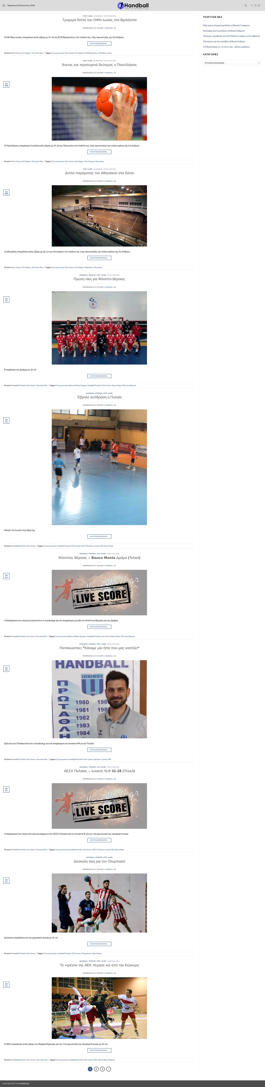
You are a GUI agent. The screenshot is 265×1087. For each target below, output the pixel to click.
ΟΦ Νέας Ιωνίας (105, 53)
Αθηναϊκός (88, 267)
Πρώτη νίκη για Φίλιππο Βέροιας (99, 278)
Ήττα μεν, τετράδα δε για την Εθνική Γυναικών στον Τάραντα (231, 36)
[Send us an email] (259, 5)
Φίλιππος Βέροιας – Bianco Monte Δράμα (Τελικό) (99, 557)
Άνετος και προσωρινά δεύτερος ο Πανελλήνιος (99, 64)
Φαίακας (111, 1060)
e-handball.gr (110, 28)
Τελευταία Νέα (109, 16)
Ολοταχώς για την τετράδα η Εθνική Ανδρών (224, 41)
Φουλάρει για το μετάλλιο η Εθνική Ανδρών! (224, 30)
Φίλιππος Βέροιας (129, 385)
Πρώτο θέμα (116, 385)
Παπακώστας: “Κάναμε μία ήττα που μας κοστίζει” (99, 647)
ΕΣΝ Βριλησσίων (91, 53)
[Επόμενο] (108, 1069)
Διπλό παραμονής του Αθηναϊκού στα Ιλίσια (99, 172)
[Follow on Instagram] (255, 5)
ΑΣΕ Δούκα (76, 953)
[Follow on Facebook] (252, 5)
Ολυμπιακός (86, 953)
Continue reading (99, 44)
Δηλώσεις (97, 759)
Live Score (101, 554)
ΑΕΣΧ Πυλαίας (87, 546)
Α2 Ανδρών (97, 16)
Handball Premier (87, 275)
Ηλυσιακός (98, 267)
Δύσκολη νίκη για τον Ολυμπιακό (99, 861)
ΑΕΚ (95, 1060)
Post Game (87, 16)
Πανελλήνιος (89, 161)
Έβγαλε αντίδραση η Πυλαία (99, 397)
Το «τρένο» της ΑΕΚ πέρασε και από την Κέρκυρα (99, 965)
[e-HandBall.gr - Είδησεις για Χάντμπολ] (132, 5)
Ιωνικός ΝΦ (98, 546)
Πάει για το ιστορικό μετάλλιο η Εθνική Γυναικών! (226, 25)
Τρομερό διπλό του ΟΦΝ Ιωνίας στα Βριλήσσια (99, 19)
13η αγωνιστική (57, 53)
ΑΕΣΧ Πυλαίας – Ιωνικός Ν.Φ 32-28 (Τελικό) (99, 770)
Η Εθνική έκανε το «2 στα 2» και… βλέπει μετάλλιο (226, 46)
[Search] (246, 5)
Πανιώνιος (100, 161)
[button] (3, 5)
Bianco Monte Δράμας (78, 385)
